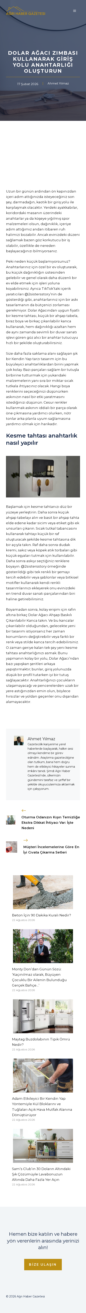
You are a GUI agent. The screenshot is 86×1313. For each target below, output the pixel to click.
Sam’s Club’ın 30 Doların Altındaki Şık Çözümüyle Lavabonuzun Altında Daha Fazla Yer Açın (41, 1174)
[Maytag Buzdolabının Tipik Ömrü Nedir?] (43, 1030)
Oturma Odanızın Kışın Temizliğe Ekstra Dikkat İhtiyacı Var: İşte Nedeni (50, 822)
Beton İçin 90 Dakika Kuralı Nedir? (41, 915)
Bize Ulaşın (43, 1264)
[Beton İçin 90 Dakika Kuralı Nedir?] (43, 906)
